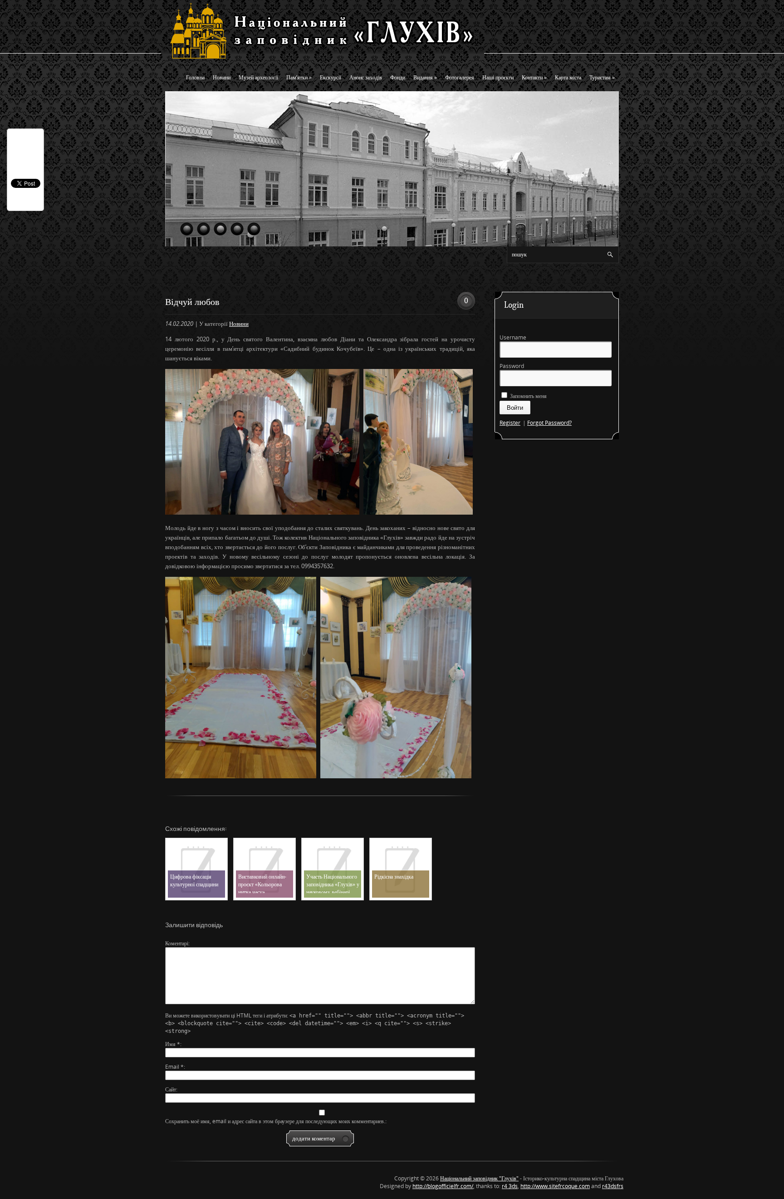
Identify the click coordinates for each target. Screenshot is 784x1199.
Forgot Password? (549, 423)
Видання (425, 77)
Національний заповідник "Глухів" (479, 1178)
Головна (195, 77)
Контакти (534, 77)
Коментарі (176, 943)
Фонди (397, 77)
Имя (172, 1044)
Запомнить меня (528, 396)
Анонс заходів (365, 77)
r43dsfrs (612, 1186)
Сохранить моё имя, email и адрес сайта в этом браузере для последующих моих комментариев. (275, 1121)
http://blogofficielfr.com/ (442, 1186)
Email (174, 1067)
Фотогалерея (459, 77)
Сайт (170, 1089)
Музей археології (258, 77)
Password (512, 366)
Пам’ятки (299, 77)
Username (513, 337)
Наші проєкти (498, 77)
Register (510, 423)
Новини (221, 77)
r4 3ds (510, 1186)
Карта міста (568, 77)
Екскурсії (330, 77)
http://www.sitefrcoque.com (555, 1186)
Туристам (602, 77)
